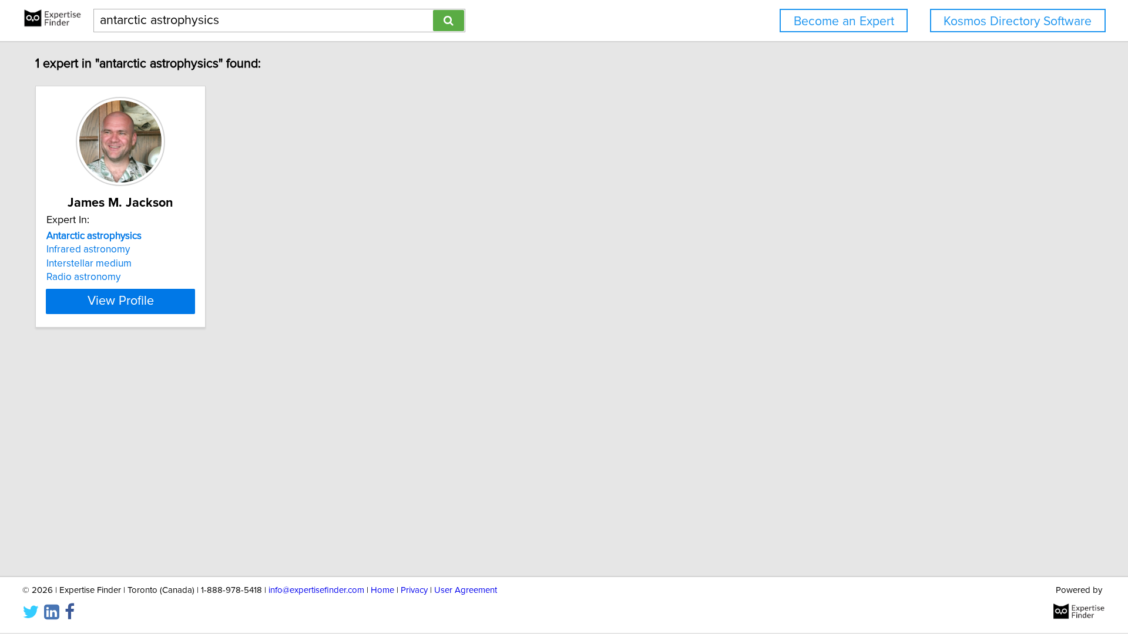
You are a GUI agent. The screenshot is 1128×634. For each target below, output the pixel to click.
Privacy (414, 590)
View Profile (121, 301)
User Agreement (465, 590)
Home (382, 590)
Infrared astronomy (88, 249)
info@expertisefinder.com (316, 590)
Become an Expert (844, 21)
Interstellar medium (89, 263)
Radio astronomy (83, 277)
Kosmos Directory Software (1018, 21)
